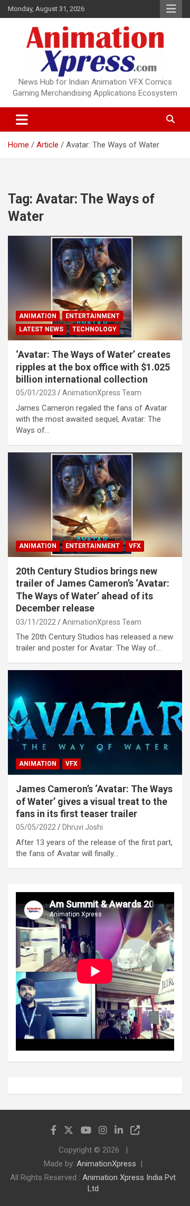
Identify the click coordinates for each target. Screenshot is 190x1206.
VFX (135, 546)
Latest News (41, 329)
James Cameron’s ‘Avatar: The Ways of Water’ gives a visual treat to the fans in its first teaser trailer (94, 801)
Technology (94, 329)
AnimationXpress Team (101, 392)
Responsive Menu (171, 9)
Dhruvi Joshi (82, 827)
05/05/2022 (36, 827)
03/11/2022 (36, 622)
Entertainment (92, 316)
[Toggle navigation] (22, 119)
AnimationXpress (106, 1163)
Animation (37, 316)
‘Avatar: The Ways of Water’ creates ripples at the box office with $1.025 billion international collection (93, 367)
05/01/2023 (36, 392)
